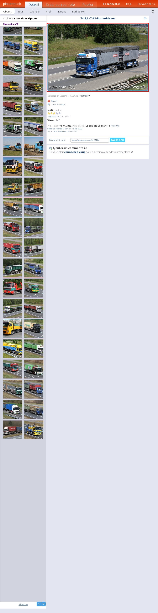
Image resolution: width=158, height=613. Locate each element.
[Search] (153, 11)
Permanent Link (57, 139)
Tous (20, 11)
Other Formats (57, 104)
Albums (7, 11)
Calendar (34, 11)
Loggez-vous (53, 116)
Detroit (33, 4)
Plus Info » (115, 125)
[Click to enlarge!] (98, 57)
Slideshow (23, 604)
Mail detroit (78, 11)
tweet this (117, 140)
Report (53, 100)
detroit (84, 95)
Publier (87, 4)
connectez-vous (74, 152)
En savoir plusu (146, 4)
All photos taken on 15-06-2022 (62, 131)
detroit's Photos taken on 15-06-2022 (64, 128)
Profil (49, 11)
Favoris (62, 11)
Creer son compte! (60, 4)
